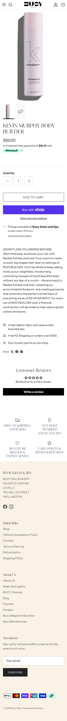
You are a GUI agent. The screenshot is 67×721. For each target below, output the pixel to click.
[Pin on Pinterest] (21, 351)
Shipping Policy (13, 558)
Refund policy (12, 552)
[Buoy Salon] (33, 4)
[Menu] (4, 5)
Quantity (9, 173)
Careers (8, 610)
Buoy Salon (16, 708)
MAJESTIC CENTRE (16, 483)
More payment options (33, 218)
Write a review (34, 392)
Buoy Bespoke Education (19, 615)
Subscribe (15, 672)
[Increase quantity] (29, 180)
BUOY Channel (12, 592)
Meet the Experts (14, 586)
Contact (8, 540)
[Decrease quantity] (7, 180)
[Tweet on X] (12, 351)
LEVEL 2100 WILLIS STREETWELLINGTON (16, 492)
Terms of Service (13, 546)
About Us (9, 580)
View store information (19, 235)
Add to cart (33, 197)
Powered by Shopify (33, 708)
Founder (8, 604)
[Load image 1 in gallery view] (33, 55)
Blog (6, 598)
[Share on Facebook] (16, 351)
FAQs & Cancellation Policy (20, 535)
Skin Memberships (15, 621)
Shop (6, 529)
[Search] (12, 5)
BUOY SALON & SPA (16, 479)
